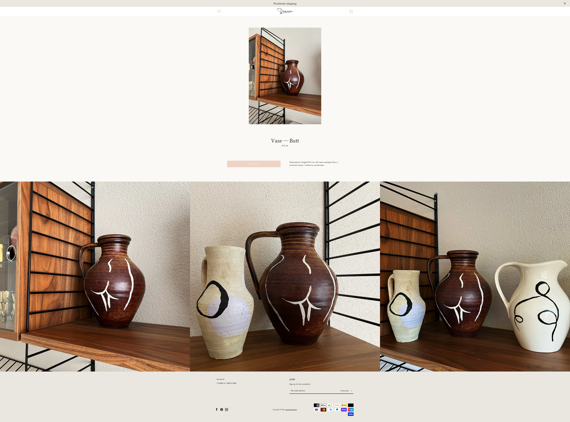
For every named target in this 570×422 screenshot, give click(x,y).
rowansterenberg (291, 409)
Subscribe (345, 391)
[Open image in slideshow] (285, 76)
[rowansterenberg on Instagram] (226, 409)
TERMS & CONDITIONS (226, 383)
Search (220, 379)
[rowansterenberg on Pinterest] (221, 409)
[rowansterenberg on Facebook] (216, 409)
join (292, 379)
